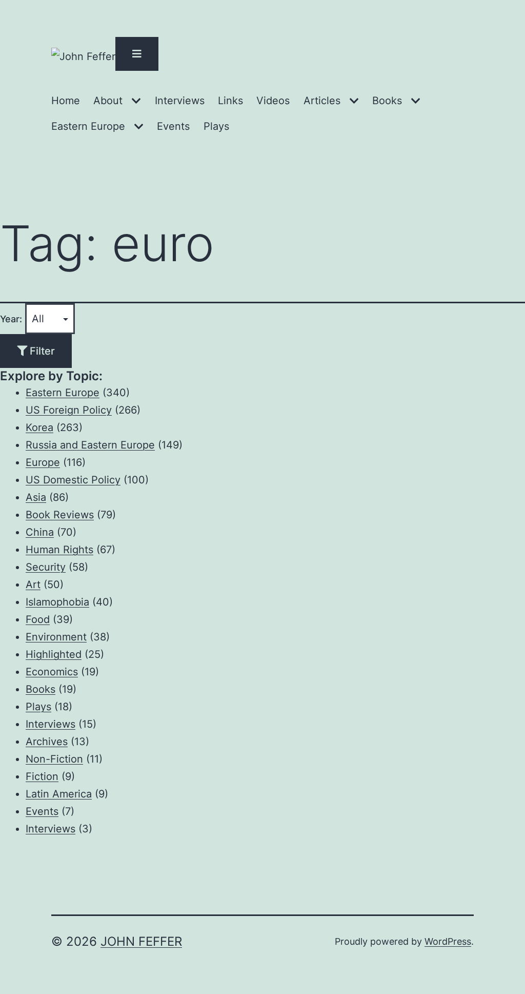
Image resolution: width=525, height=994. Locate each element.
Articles (322, 100)
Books (387, 100)
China (40, 532)
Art (33, 584)
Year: (11, 319)
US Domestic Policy (73, 480)
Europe (43, 462)
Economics (52, 672)
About (108, 100)
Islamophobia (57, 602)
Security (46, 567)
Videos (273, 100)
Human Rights (59, 549)
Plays (216, 126)
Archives (47, 741)
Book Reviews (60, 515)
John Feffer (141, 941)
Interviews (180, 100)
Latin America (59, 794)
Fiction (42, 776)
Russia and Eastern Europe (90, 445)
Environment (56, 637)
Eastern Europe (88, 126)
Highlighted (54, 654)
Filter (41, 351)
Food (38, 619)
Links (230, 100)
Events (173, 126)
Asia (36, 497)
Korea (39, 427)
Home (65, 100)
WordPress (448, 941)
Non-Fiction (54, 759)
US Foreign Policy (69, 410)
